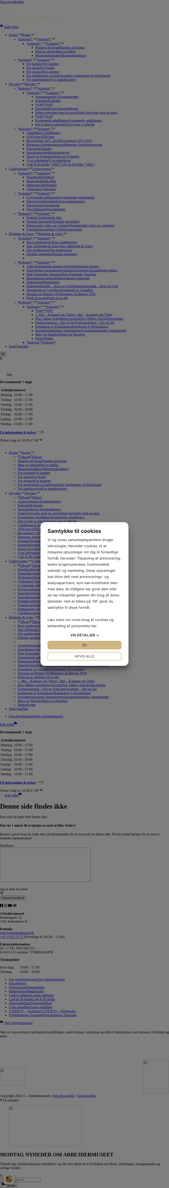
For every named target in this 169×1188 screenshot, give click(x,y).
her (93, 626)
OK (84, 645)
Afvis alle (84, 656)
